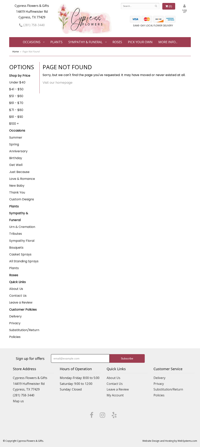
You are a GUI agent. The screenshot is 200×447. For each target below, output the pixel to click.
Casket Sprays (20, 254)
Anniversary (18, 151)
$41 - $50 (16, 89)
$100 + (14, 123)
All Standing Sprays (23, 261)
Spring (14, 144)
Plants (56, 42)
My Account (115, 395)
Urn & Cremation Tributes (22, 230)
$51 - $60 (16, 96)
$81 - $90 (16, 117)
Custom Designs (21, 199)
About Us (16, 289)
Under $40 (17, 82)
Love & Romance (22, 178)
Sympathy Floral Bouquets (21, 244)
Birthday (15, 158)
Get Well (15, 165)
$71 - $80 (16, 110)
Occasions (31, 42)
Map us (18, 401)
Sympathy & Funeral (85, 42)
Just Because (19, 172)
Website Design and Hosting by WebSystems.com (169, 441)
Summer (15, 137)
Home (15, 51)
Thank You (17, 192)
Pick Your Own (140, 42)
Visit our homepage (57, 82)
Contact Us (18, 295)
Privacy (15, 323)
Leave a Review (20, 302)
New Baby (16, 185)
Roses (117, 42)
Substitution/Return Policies (24, 333)
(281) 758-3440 (33, 25)
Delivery (15, 316)
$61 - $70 (16, 103)
